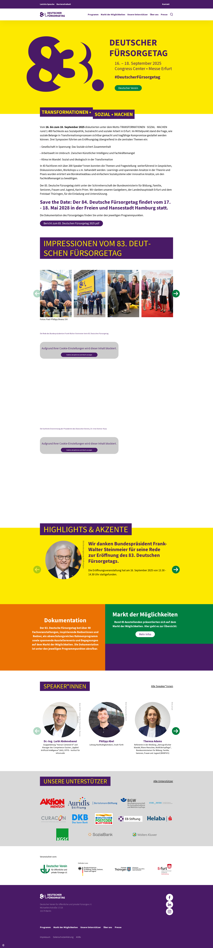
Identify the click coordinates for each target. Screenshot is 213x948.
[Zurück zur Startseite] (52, 14)
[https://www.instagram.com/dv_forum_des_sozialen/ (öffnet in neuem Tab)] (169, 911)
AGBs (78, 937)
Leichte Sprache (47, 4)
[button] (3, 945)
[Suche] (171, 14)
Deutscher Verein (128, 88)
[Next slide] (176, 293)
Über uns (154, 14)
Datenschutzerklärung (63, 937)
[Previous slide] (37, 293)
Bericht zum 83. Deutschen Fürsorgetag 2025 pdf (71, 223)
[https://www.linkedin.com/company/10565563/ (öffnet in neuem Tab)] (169, 904)
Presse (164, 14)
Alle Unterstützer (163, 781)
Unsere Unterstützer (137, 14)
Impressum (45, 937)
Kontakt (166, 4)
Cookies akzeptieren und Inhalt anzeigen (79, 355)
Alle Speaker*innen (162, 686)
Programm (93, 14)
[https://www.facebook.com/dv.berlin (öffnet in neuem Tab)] (169, 897)
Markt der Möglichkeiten (113, 14)
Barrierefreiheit (64, 4)
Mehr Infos (145, 634)
